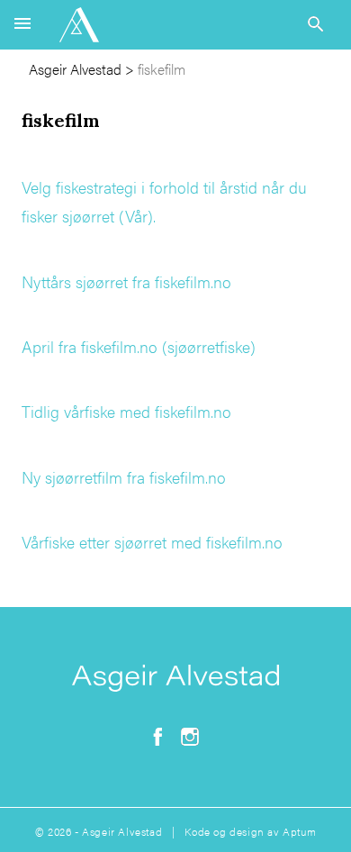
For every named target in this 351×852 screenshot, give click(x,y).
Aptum (299, 831)
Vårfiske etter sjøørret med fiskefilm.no (152, 541)
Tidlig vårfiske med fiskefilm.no (126, 411)
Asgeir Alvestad (75, 69)
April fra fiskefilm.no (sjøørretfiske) (139, 346)
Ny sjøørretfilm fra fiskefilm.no (124, 477)
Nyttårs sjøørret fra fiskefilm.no (126, 281)
